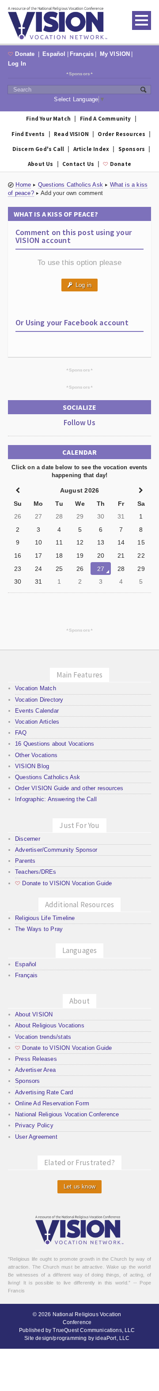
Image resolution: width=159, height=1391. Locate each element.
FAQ (21, 732)
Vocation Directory (39, 699)
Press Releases (36, 1059)
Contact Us (78, 164)
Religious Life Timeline (45, 918)
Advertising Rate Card (44, 1092)
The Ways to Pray (39, 929)
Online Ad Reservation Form (52, 1103)
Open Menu (141, 20)
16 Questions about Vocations (54, 743)
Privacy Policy (34, 1125)
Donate (22, 54)
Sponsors (79, 73)
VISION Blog (32, 766)
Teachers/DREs (36, 871)
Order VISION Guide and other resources (69, 788)
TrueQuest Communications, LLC (94, 1330)
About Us (40, 164)
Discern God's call (38, 149)
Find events (28, 134)
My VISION (115, 54)
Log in (79, 285)
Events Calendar (37, 710)
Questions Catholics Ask (70, 184)
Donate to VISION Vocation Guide (63, 883)
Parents (25, 860)
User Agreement (36, 1136)
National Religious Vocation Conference (67, 1114)
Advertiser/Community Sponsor (56, 849)
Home (23, 184)
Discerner (27, 838)
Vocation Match (35, 688)
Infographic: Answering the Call (56, 799)
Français (82, 54)
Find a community (105, 118)
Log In (17, 63)
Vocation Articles (37, 721)
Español (53, 54)
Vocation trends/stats (43, 1037)
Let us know (79, 1186)
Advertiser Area (35, 1070)
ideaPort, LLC (112, 1338)
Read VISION (71, 134)
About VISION (34, 1014)
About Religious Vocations (49, 1025)
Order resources (121, 134)
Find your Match (48, 118)
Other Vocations (36, 755)
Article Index (91, 149)
